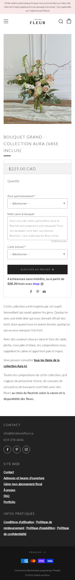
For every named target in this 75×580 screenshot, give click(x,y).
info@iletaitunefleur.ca (18, 433)
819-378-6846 (14, 440)
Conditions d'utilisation (19, 522)
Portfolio (9, 502)
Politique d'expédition (40, 528)
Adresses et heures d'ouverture (24, 478)
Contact (9, 472)
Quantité (13, 181)
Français (35, 552)
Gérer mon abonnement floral (23, 484)
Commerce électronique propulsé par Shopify (38, 570)
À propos (9, 490)
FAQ (6, 496)
